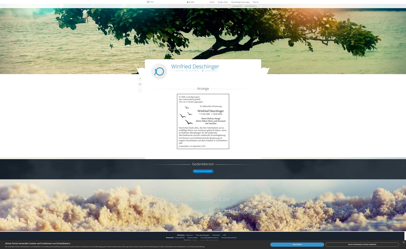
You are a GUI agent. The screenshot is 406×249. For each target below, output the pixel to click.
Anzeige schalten (223, 2)
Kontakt (212, 2)
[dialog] (203, 244)
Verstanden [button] (297, 244)
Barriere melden (193, 238)
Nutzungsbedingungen (202, 235)
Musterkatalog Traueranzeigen (240, 2)
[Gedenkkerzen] (140, 90)
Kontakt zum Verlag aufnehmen (377, 223)
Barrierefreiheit (180, 238)
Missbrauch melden (397, 223)
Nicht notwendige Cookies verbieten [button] (362, 244)
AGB (224, 235)
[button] (203, 101)
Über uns (256, 2)
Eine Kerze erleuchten (204, 171)
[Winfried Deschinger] (140, 78)
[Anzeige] (140, 84)
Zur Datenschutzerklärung (196, 247)
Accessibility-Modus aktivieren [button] (209, 238)
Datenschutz (216, 235)
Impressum (189, 235)
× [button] (403, 242)
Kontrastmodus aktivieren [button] (229, 238)
